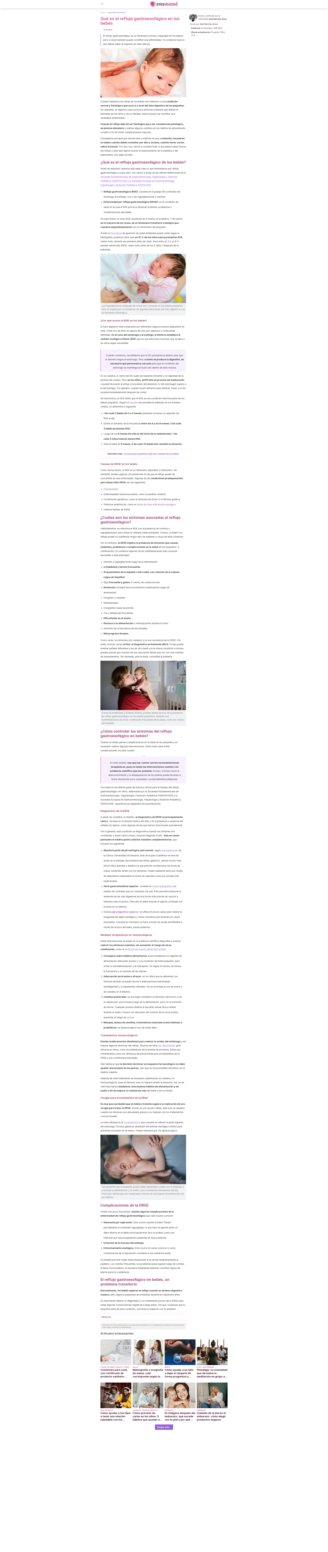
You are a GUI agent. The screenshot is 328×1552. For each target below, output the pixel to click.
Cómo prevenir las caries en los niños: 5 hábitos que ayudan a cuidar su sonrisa (146, 1416)
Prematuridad (111, 489)
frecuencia (116, 233)
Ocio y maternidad (205, 1367)
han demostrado (166, 1045)
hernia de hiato (144, 504)
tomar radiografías (162, 886)
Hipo (106, 582)
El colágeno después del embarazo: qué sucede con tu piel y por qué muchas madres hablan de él (180, 1416)
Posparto (169, 1410)
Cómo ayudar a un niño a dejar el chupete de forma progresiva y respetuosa (179, 1373)
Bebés (102, 12)
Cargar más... (164, 1427)
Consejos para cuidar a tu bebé (114, 1367)
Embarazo (201, 1410)
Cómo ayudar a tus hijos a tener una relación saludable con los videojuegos (115, 1416)
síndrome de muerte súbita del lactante (145, 949)
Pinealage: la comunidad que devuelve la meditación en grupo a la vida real (212, 1373)
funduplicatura (132, 1122)
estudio (134, 402)
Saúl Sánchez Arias (218, 19)
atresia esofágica (166, 504)
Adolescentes (107, 1410)
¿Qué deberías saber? (117, 12)
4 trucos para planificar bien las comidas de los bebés (151, 453)
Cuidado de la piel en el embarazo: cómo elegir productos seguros (211, 1416)
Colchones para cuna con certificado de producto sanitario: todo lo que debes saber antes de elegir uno (115, 1373)
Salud (135, 1367)
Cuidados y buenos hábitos (145, 1410)
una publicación (169, 850)
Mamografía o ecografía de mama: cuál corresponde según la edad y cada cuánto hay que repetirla (148, 1373)
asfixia (130, 1017)
